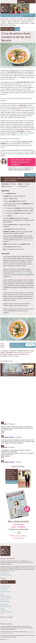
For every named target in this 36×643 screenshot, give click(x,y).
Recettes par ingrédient (5, 598)
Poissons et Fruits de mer (11, 19)
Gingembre (9, 352)
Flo (13, 85)
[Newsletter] (10, 620)
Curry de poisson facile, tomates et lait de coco (12, 67)
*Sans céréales (13, 21)
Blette (2, 347)
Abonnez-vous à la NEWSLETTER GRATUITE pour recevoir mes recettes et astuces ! (22, 345)
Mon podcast (3, 589)
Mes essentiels (3, 588)
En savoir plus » (11, 571)
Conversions (3, 610)
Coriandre (12, 351)
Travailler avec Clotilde (5, 575)
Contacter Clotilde (4, 573)
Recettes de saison (4, 599)
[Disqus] (18, 399)
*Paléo (3, 21)
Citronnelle (4, 351)
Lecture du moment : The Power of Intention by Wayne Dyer (11, 475)
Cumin (32, 351)
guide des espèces (27, 239)
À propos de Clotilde (5, 586)
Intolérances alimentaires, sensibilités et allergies (16, 152)
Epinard (2, 352)
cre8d (6, 639)
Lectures (2, 613)
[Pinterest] (6, 620)
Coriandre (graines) (22, 351)
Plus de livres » (11, 482)
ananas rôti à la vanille (23, 134)
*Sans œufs (24, 23)
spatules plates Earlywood (22, 273)
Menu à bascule (2, 1)
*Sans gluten (13, 23)
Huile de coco (18, 352)
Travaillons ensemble (5, 591)
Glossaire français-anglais (6, 611)
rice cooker (10, 110)
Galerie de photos (4, 601)
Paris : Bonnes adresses (6, 606)
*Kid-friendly (29, 19)
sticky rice (27, 109)
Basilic (2, 345)
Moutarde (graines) (6, 354)
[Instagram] (8, 620)
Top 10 (2, 594)
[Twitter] (3, 620)
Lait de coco (27, 352)
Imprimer (31, 175)
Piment (23, 354)
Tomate (16, 356)
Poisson (10, 356)
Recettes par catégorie (5, 596)
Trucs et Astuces (4, 604)
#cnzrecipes (19, 168)
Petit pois (17, 354)
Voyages (2, 608)
